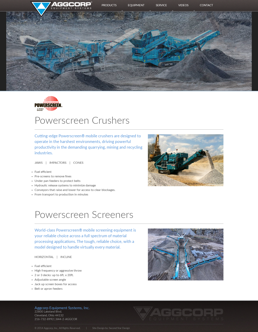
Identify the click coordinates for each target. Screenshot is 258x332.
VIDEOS (183, 5)
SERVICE (161, 5)
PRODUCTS (109, 5)
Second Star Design (119, 328)
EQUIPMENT (136, 5)
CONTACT (206, 5)
